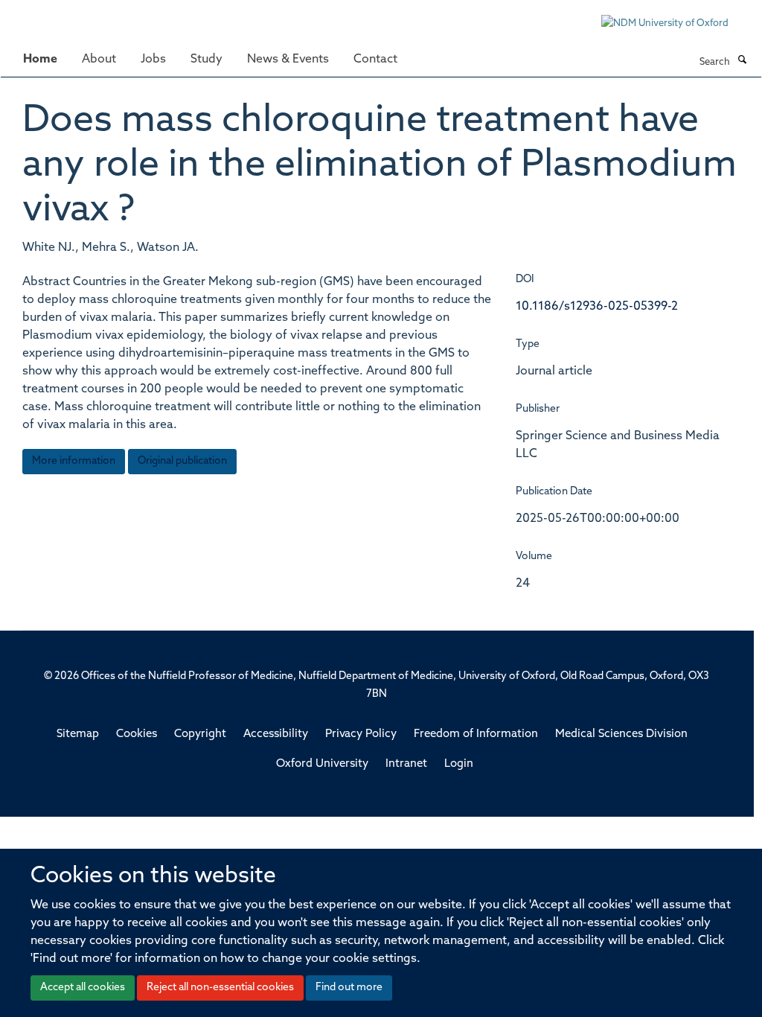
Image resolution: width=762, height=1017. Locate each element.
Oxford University (322, 764)
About (99, 60)
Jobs (153, 60)
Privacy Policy (361, 734)
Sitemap (78, 734)
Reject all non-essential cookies (220, 987)
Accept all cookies (82, 987)
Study (206, 60)
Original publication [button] (182, 461)
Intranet (406, 764)
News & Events (288, 60)
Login (458, 764)
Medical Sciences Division (621, 734)
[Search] (742, 61)
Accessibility (275, 734)
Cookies (136, 734)
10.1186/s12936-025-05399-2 (597, 307)
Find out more (349, 987)
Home (40, 60)
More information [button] (73, 461)
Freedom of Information (476, 734)
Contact (375, 60)
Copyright (200, 734)
